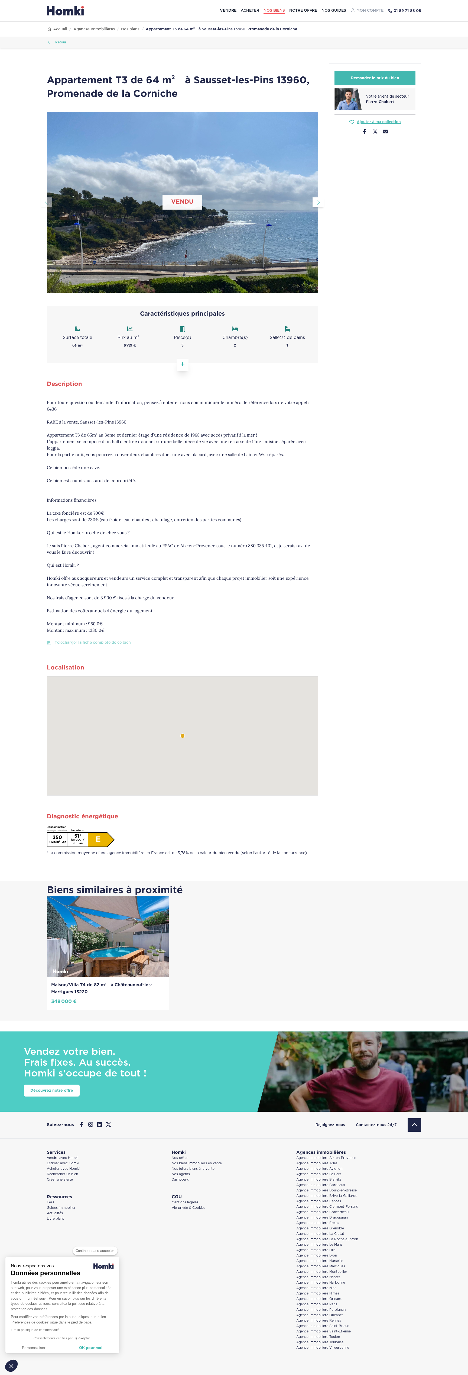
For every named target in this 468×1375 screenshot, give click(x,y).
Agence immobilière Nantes (318, 1277)
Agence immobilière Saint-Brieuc (322, 1326)
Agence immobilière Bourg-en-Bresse (326, 1190)
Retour (60, 42)
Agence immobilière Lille (316, 1250)
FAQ (50, 1202)
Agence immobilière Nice (316, 1288)
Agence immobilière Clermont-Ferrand (327, 1206)
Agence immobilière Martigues (320, 1266)
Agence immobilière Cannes (318, 1201)
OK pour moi (90, 1347)
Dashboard (180, 1179)
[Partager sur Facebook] (365, 132)
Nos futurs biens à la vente (193, 1168)
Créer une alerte (60, 1179)
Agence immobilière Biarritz (318, 1179)
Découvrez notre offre (51, 1090)
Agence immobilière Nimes (317, 1293)
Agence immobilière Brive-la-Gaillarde (326, 1195)
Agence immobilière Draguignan (322, 1217)
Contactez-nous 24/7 (376, 1125)
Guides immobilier (61, 1207)
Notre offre (303, 10)
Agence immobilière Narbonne (320, 1282)
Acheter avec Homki (63, 1168)
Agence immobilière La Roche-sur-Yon (327, 1239)
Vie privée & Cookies (188, 1207)
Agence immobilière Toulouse (319, 1342)
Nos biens (274, 10)
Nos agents (181, 1174)
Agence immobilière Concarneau (322, 1212)
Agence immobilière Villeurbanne (322, 1347)
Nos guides (333, 10)
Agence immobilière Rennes (318, 1320)
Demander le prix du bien (375, 78)
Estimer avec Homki (63, 1163)
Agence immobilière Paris (316, 1304)
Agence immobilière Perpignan (321, 1309)
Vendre (228, 10)
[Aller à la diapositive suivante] (318, 202)
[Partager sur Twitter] (375, 132)
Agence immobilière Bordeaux (320, 1185)
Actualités (55, 1213)
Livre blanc (55, 1218)
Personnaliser (34, 1347)
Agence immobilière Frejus (317, 1223)
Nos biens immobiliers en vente (197, 1163)
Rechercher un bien (62, 1174)
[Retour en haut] (414, 1125)
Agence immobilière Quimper (319, 1315)
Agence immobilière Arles (316, 1163)
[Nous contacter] (385, 132)
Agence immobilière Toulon (318, 1336)
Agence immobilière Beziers (318, 1174)
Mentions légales (185, 1202)
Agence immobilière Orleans (319, 1298)
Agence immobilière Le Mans (319, 1244)
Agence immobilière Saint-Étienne (323, 1331)
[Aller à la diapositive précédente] (46, 202)
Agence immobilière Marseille (319, 1260)
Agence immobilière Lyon (316, 1255)
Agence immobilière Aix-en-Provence (326, 1157)
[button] (11, 1365)
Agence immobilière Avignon (319, 1168)
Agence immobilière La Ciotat (320, 1233)
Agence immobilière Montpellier (321, 1271)
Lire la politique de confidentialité (35, 1330)
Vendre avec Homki (62, 1157)
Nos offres (180, 1157)
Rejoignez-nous (330, 1125)
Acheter (250, 10)
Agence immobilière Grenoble (320, 1228)
